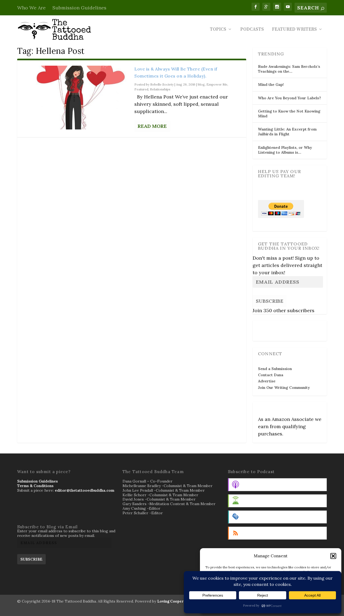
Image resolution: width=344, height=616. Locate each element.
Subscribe (269, 301)
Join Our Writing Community (284, 387)
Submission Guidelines (79, 8)
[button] (333, 556)
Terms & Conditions (35, 485)
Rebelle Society (162, 84)
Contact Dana (270, 374)
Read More (152, 126)
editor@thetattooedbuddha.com (84, 490)
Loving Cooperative (175, 601)
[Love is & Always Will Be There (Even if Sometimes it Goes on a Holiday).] (76, 97)
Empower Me (216, 84)
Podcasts (252, 29)
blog (201, 84)
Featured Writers (294, 29)
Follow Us (268, 327)
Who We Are (31, 8)
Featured (141, 89)
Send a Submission (275, 368)
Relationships (160, 89)
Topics (218, 29)
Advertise (266, 381)
